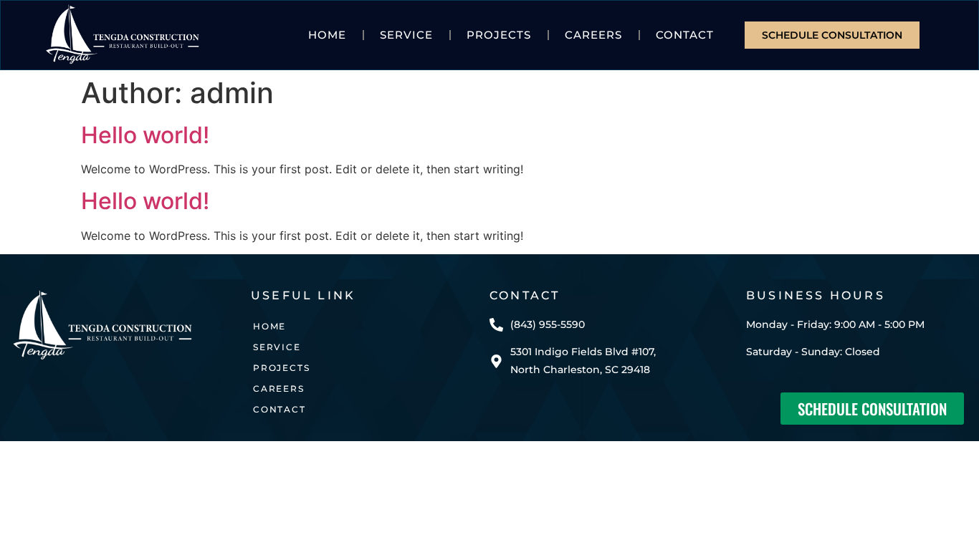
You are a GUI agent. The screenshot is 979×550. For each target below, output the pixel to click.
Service (406, 35)
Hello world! (145, 135)
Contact (685, 35)
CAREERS (593, 35)
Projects (499, 35)
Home (327, 35)
